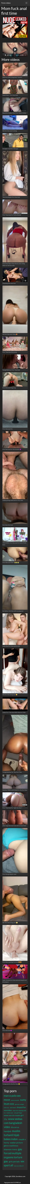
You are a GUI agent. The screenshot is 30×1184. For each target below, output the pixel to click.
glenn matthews (11, 1145)
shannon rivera (10, 1149)
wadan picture (16, 1142)
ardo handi (13, 1107)
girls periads (14, 1161)
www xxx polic (15, 1100)
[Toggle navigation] (26, 3)
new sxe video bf (19, 1166)
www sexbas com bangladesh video (13, 1123)
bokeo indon (11, 1139)
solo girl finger (18, 1113)
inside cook (9, 1113)
